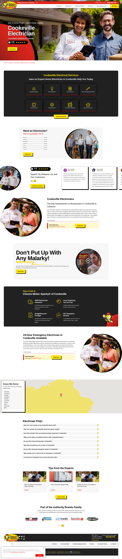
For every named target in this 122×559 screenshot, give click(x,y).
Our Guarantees (65, 544)
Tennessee (16, 62)
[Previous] (31, 181)
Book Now (114, 6)
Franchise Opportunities (79, 544)
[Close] (43, 548)
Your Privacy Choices (76, 551)
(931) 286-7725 (111, 2)
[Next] (35, 181)
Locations (10, 62)
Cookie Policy (22, 552)
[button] (88, 261)
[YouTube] (21, 536)
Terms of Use (67, 551)
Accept (39, 555)
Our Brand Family (102, 544)
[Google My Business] (24, 539)
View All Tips (61, 497)
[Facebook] (21, 539)
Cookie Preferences (14, 552)
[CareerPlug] (19, 536)
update (37, 2)
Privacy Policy (53, 551)
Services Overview (61, 116)
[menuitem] (60, 6)
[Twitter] (19, 539)
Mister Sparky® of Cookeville (28, 62)
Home (5, 62)
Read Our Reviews (37, 186)
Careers (92, 544)
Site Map (49, 551)
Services (54, 544)
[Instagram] (24, 536)
